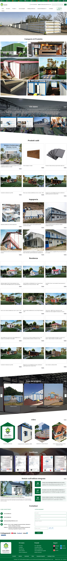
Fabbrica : (6, 527)
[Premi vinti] (42, 122)
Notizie (3, 10)
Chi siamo (8, 8)
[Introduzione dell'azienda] (7, 432)
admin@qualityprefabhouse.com (45, 4)
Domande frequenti (41, 556)
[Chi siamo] (25, 122)
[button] (1, 24)
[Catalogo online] (3, 535)
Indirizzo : (6, 524)
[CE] (33, 463)
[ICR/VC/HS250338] (20, 463)
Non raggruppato (38, 545)
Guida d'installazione (42, 8)
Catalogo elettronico (31, 8)
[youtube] (13, 533)
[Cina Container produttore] (47, 49)
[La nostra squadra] (8, 122)
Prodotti (14, 8)
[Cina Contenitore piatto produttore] (47, 87)
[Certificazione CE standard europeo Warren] (6, 463)
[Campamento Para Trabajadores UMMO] (25, 432)
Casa (3, 8)
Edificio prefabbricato (39, 549)
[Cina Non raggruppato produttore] (13, 87)
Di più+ (65, 106)
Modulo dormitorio (38, 552)
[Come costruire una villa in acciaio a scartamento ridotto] (59, 432)
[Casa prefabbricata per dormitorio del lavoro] (33, 23)
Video (33, 556)
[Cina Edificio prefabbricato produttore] (19, 68)
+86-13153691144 (34, 4)
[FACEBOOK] (19, 533)
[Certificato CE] (47, 463)
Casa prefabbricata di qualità (40, 550)
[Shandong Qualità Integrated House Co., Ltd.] (3, 4)
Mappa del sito (57, 559)
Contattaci (51, 8)
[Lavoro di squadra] (59, 122)
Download (27, 556)
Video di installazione (23, 552)
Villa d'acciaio (21, 549)
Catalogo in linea (51, 556)
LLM (61, 559)
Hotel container (22, 550)
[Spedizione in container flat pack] (42, 432)
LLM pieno (65, 559)
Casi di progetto (22, 8)
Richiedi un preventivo (59, 9)
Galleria (20, 556)
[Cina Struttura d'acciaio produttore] (13, 49)
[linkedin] (25, 533)
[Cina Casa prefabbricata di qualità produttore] (53, 68)
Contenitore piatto (38, 547)
